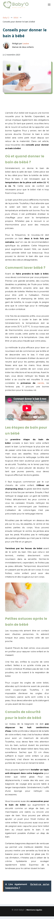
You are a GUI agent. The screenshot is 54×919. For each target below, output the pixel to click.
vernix (39, 383)
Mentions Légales (34, 910)
